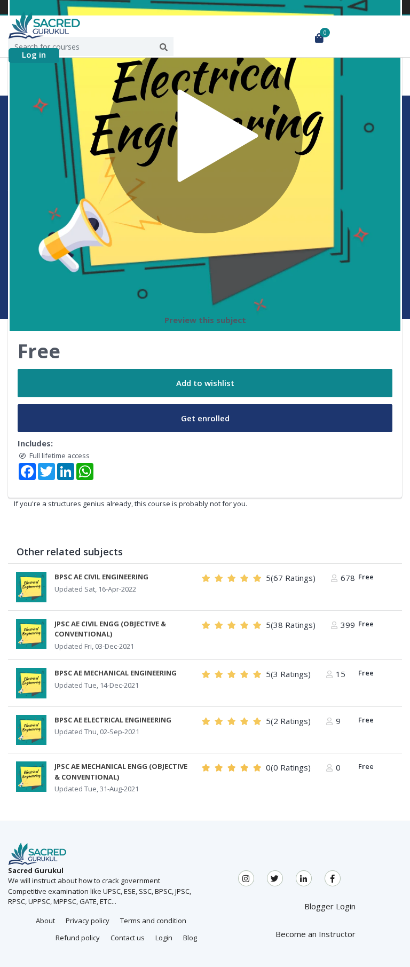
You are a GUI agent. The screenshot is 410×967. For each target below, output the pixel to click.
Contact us (128, 937)
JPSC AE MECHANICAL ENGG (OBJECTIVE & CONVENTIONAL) (120, 771)
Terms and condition (153, 920)
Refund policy (78, 937)
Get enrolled (205, 418)
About (45, 920)
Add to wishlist (205, 383)
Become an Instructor (315, 934)
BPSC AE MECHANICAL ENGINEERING (115, 673)
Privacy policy (87, 920)
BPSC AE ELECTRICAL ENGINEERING (112, 720)
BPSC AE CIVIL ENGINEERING (101, 576)
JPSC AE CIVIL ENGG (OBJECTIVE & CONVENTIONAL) (110, 629)
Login (163, 937)
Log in (34, 54)
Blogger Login (330, 906)
